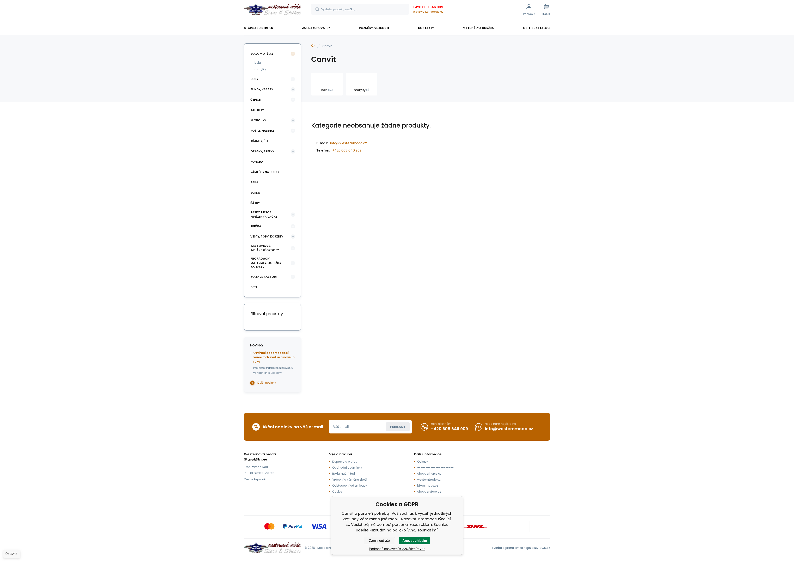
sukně (255, 193)
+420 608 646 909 (428, 7)
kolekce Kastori (263, 277)
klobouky (258, 120)
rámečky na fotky (264, 172)
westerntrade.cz (429, 479)
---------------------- (435, 468)
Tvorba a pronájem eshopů (511, 548)
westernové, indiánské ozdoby (264, 248)
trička (255, 226)
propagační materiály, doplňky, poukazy (266, 263)
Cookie (337, 491)
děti (253, 287)
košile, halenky (262, 131)
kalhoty (257, 110)
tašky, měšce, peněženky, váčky (263, 214)
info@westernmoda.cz (428, 12)
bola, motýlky (261, 54)
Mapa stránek (327, 548)
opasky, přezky (262, 151)
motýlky (260, 69)
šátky (255, 203)
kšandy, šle (259, 141)
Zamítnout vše (379, 540)
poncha (256, 162)
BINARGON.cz (541, 548)
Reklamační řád (343, 473)
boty (254, 79)
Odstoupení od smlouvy (349, 485)
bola (258, 63)
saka (254, 182)
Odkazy (422, 462)
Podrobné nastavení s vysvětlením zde (397, 549)
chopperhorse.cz (429, 473)
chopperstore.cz (429, 491)
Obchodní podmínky (347, 468)
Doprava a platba (344, 462)
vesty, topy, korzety (266, 236)
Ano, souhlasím (414, 540)
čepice (255, 100)
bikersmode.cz (427, 485)
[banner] (272, 10)
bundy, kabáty (261, 89)
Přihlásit (397, 427)
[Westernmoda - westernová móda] (312, 46)
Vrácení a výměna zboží (349, 479)
